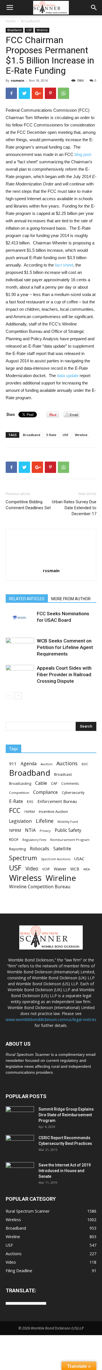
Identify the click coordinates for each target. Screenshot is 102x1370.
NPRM (15, 830)
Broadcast (63, 774)
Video (32, 869)
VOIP (46, 869)
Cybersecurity (73, 792)
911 (13, 763)
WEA (86, 869)
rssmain (17, 80)
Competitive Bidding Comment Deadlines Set (28, 504)
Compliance (45, 792)
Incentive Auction (53, 811)
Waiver (60, 869)
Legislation (20, 821)
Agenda (29, 764)
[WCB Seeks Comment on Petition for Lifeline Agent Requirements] (20, 646)
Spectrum (23, 858)
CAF (54, 783)
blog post (83, 154)
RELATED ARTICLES (26, 599)
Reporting (17, 848)
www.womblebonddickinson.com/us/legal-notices (51, 1019)
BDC (85, 764)
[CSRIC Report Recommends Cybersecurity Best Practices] (20, 1145)
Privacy (45, 830)
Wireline (42, 30)
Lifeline (45, 821)
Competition (19, 792)
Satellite (62, 848)
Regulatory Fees (34, 840)
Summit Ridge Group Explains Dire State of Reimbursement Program (66, 1115)
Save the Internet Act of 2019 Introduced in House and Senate (65, 1171)
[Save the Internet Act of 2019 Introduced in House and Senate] (20, 1172)
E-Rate (51, 435)
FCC (14, 810)
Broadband (30, 21)
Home (11, 21)
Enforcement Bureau (57, 801)
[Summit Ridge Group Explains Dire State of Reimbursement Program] (20, 1115)
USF (29, 30)
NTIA (30, 830)
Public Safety (68, 830)
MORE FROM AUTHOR (71, 599)
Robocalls (39, 849)
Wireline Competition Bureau (39, 887)
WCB (74, 869)
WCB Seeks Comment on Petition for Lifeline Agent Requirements (65, 647)
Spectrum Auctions (55, 859)
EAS (30, 801)
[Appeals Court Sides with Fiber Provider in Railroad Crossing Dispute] (20, 672)
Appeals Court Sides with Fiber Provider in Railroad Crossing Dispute (64, 674)
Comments (70, 783)
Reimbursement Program (70, 840)
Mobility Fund (68, 821)
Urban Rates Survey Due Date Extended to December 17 (74, 507)
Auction (46, 764)
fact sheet (64, 265)
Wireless (25, 878)
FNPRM (29, 812)
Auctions (67, 763)
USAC (79, 858)
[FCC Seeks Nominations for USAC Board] (20, 617)
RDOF (13, 839)
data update (67, 375)
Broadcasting (20, 783)
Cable (41, 783)
